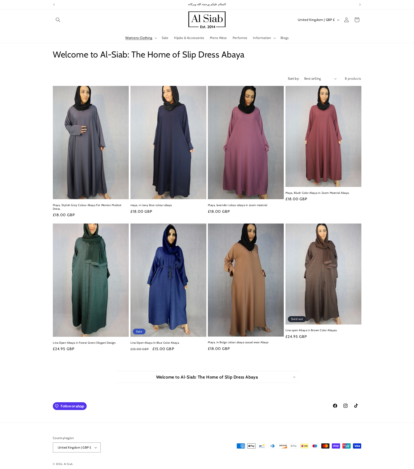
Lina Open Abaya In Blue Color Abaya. (155, 342)
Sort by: (294, 78)
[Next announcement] (360, 4)
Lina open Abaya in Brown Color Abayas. (311, 330)
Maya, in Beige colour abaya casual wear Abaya (238, 342)
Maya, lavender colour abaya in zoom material (237, 205)
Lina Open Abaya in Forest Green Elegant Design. (84, 342)
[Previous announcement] (54, 4)
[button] (58, 20)
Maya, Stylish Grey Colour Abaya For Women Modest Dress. (87, 206)
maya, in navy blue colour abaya (151, 205)
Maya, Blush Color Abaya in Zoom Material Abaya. (317, 192)
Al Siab (68, 464)
